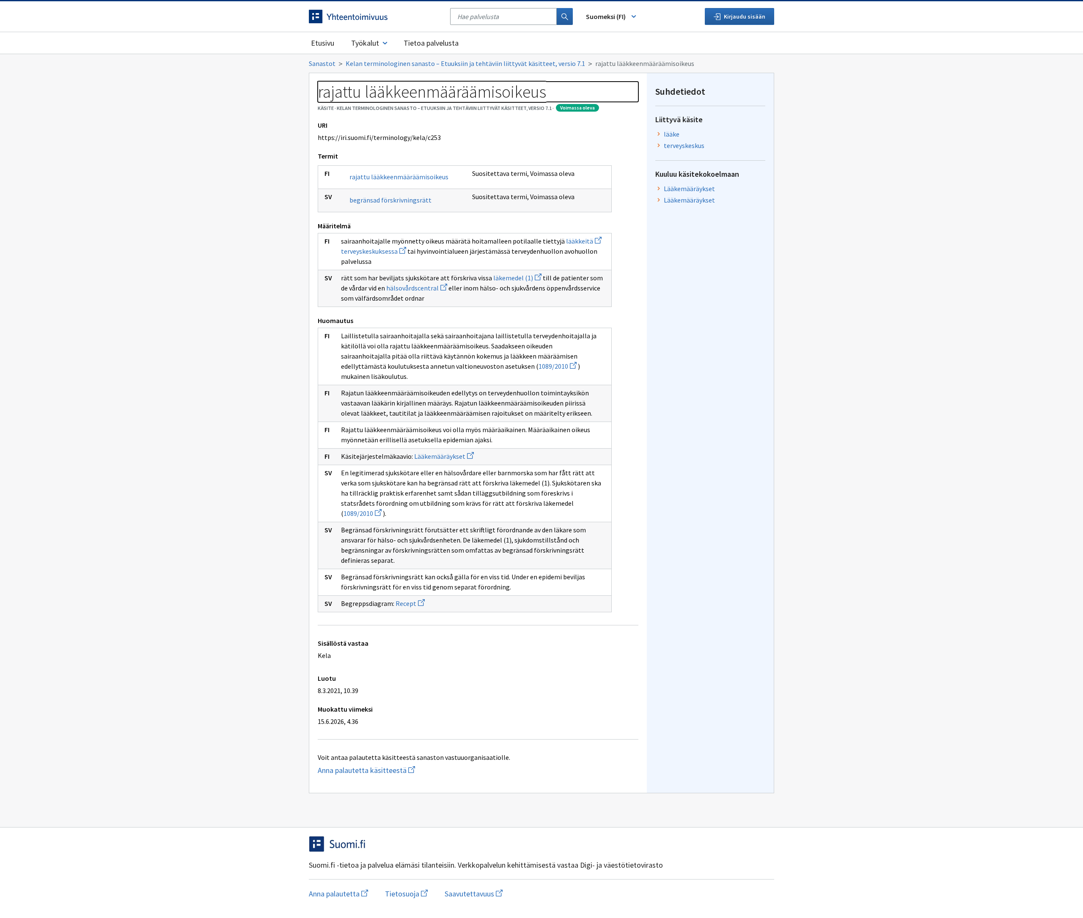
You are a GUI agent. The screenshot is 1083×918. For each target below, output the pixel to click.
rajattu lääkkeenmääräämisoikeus (398, 177)
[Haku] (565, 16)
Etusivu (322, 43)
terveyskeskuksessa (373, 251)
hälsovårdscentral (416, 288)
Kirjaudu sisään (744, 16)
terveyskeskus (684, 145)
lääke (671, 134)
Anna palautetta (338, 893)
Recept (410, 603)
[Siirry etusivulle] (375, 16)
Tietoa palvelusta (431, 43)
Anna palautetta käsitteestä (383, 770)
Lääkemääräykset (444, 456)
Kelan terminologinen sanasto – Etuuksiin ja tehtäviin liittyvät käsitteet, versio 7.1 (465, 63)
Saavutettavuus (474, 893)
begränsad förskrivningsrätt (390, 200)
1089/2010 (558, 366)
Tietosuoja (406, 893)
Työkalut (365, 43)
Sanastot (322, 63)
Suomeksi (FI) (606, 16)
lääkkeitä (584, 241)
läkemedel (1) (517, 278)
